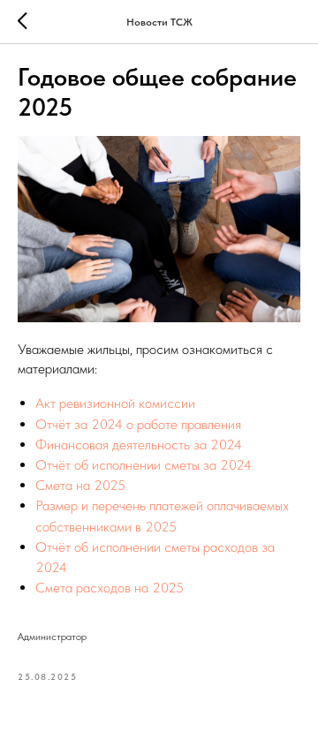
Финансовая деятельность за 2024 (138, 444)
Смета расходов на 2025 (109, 587)
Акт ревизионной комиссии (115, 403)
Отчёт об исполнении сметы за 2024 (143, 464)
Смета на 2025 (80, 485)
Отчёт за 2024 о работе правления (138, 424)
